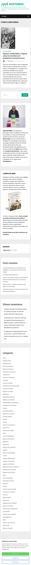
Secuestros (6, 500)
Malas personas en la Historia (11, 467)
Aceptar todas (15, 554)
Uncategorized (7, 517)
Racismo (5, 495)
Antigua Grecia (7, 361)
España (5, 408)
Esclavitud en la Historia (9, 405)
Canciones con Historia (9, 372)
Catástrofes (6, 375)
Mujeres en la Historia (9, 472)
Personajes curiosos (8, 481)
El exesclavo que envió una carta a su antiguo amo (16, 336)
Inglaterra (5, 442)
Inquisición (6, 444)
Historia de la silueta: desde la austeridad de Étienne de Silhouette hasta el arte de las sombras (15, 279)
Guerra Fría (6, 428)
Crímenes (5, 380)
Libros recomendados (9, 453)
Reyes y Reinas (7, 497)
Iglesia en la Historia (8, 439)
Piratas (5, 486)
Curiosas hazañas (7, 383)
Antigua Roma (7, 363)
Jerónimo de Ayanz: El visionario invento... (16, 309)
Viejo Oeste (6, 525)
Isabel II (5, 450)
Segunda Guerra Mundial (9, 503)
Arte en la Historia (8, 366)
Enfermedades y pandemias (11, 402)
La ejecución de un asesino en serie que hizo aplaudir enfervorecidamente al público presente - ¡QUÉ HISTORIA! (15, 320)
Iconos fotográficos (8, 436)
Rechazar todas (15, 562)
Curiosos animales (8, 388)
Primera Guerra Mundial (9, 489)
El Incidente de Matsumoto (10, 275)
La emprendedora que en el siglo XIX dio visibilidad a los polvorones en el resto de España (14, 270)
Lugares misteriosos (8, 464)
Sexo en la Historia (8, 506)
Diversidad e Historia (9, 397)
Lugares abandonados (9, 458)
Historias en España (8, 430)
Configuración (15, 558)
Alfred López (10, 61)
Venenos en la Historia (9, 522)
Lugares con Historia (8, 461)
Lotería (5, 455)
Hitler (4, 433)
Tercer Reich (6, 511)
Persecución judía (8, 478)
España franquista (8, 411)
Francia (5, 422)
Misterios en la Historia (9, 469)
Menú (4, 16)
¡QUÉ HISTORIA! (12, 4)
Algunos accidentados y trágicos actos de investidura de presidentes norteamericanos (15, 56)
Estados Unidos (7, 51)
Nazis (4, 475)
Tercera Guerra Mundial (9, 514)
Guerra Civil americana (9, 425)
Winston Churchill (7, 528)
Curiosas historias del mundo (11, 386)
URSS (4, 520)
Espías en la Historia (8, 414)
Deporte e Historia (8, 391)
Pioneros (5, 483)
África (4, 358)
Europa (5, 419)
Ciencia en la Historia (9, 377)
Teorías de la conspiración (10, 509)
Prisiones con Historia (9, 492)
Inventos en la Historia (9, 447)
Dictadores (6, 394)
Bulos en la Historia (8, 369)
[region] (15, 552)
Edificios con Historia (9, 400)
